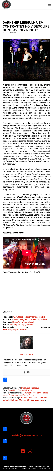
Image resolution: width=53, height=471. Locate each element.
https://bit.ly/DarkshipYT (23, 322)
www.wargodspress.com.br (15, 329)
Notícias (35, 388)
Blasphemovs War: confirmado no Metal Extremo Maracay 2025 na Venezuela (25, 398)
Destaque (25, 388)
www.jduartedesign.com (41, 468)
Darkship (12, 390)
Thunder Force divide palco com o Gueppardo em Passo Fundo (25, 394)
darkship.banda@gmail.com (22, 324)
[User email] (28, 372)
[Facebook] (25, 372)
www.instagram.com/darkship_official (30, 319)
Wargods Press (25, 390)
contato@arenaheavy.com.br (26, 435)
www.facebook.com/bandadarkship (29, 317)
